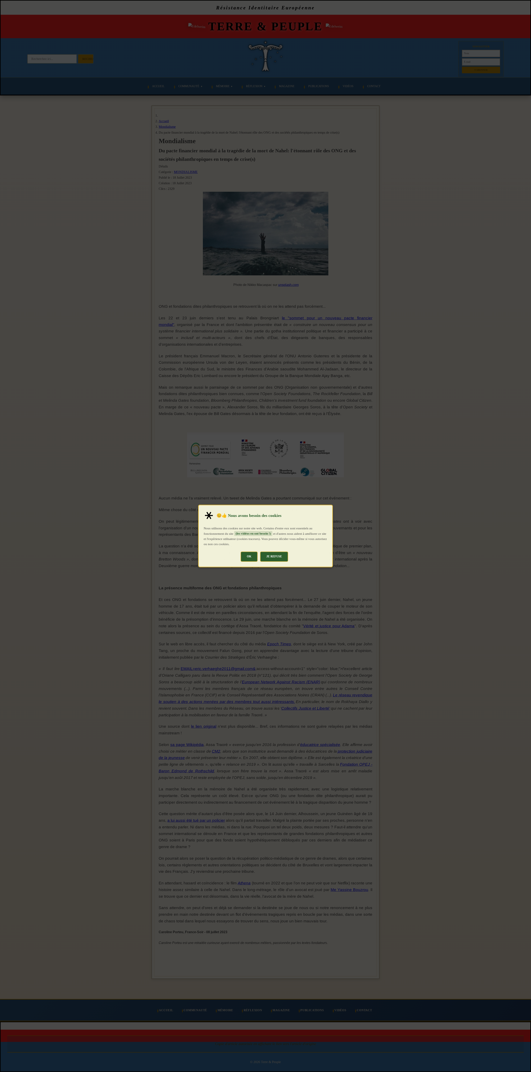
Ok (249, 556)
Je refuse (274, 556)
